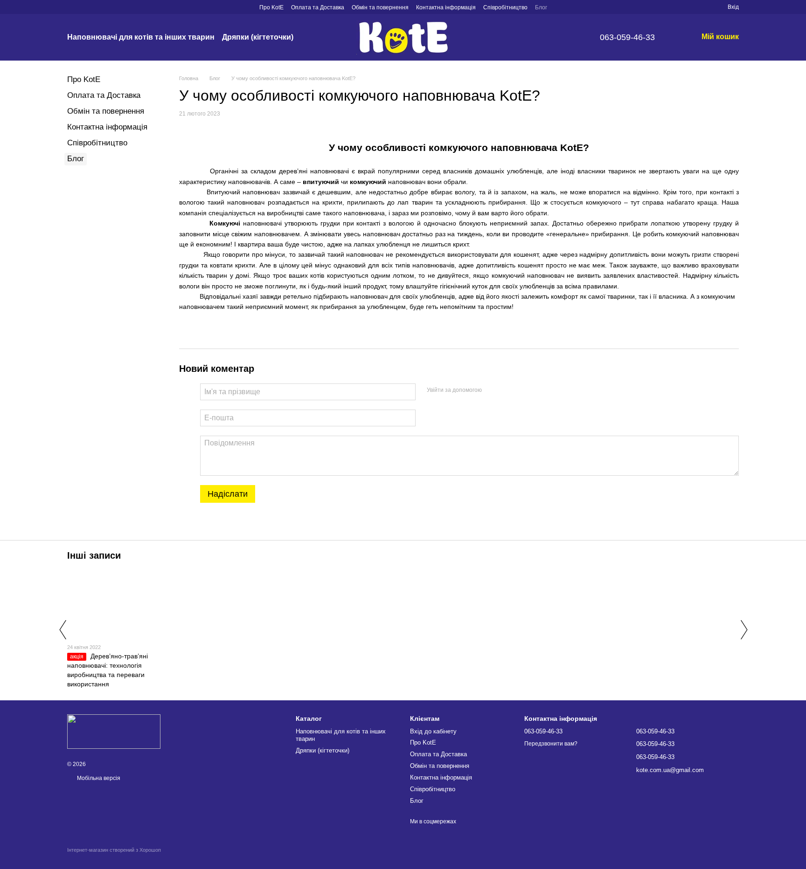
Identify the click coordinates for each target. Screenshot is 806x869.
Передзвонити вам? (550, 743)
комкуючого (458, 147)
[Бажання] (703, 7)
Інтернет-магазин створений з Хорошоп (114, 850)
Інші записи (94, 555)
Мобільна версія (98, 778)
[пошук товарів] (310, 37)
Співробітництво (505, 7)
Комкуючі (224, 223)
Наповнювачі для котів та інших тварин (141, 37)
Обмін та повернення (380, 7)
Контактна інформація (446, 7)
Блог (541, 7)
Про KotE (271, 7)
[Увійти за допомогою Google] (507, 390)
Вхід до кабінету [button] (433, 731)
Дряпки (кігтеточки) (257, 37)
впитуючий (321, 181)
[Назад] (62, 629)
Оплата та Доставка (317, 7)
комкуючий (682, 234)
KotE (571, 147)
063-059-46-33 (627, 37)
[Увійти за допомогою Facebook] (492, 390)
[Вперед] (743, 629)
